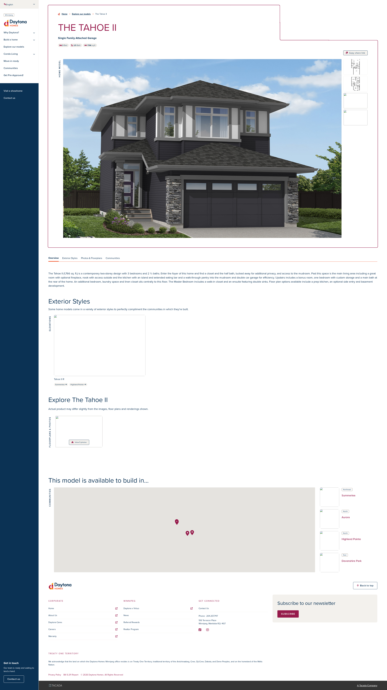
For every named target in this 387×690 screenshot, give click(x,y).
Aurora (346, 517)
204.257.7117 (212, 615)
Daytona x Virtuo (131, 608)
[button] (192, 532)
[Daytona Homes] (15, 23)
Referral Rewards (132, 622)
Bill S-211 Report (70, 675)
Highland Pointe (77, 384)
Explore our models (14, 46)
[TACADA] (55, 685)
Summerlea (59, 384)
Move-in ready (11, 61)
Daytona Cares (55, 622)
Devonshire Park (351, 561)
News (126, 615)
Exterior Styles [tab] (69, 258)
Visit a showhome (13, 90)
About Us (52, 615)
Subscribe (288, 614)
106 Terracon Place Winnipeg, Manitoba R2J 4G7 (212, 622)
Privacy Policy (54, 675)
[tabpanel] (213, 279)
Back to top (367, 585)
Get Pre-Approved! (13, 75)
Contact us (9, 98)
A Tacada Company (367, 685)
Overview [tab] (53, 258)
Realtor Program (131, 629)
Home (64, 14)
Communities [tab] (113, 258)
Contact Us (204, 608)
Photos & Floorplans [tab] (91, 258)
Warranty (52, 636)
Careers (52, 629)
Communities (11, 68)
